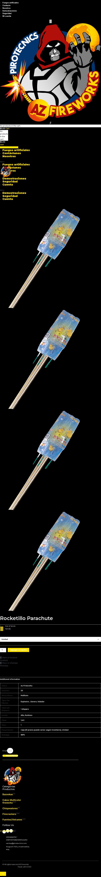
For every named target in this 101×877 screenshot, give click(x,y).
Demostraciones (9, 11)
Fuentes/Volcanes (12, 819)
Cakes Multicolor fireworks (11, 801)
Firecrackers (9, 814)
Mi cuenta (6, 16)
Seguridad (6, 13)
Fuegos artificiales (10, 3)
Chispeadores (10, 808)
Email (4, 751)
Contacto (6, 5)
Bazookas (7, 794)
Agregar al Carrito (18, 650)
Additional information (10, 679)
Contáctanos (11, 153)
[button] (9, 147)
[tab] (10, 679)
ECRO (28, 867)
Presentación (6, 634)
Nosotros (6, 8)
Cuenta (7, 184)
